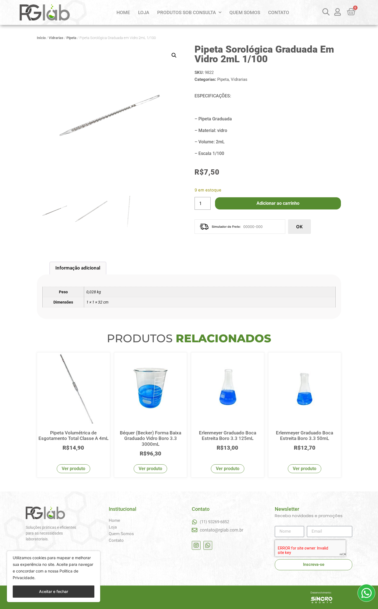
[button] (174, 55)
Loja (143, 12)
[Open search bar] (325, 11)
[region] (53, 576)
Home (123, 12)
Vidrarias (56, 38)
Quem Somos (244, 12)
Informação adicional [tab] (77, 268)
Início (41, 38)
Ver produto (73, 468)
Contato (278, 12)
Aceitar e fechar (53, 591)
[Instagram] (196, 545)
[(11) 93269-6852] (194, 522)
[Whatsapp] (207, 545)
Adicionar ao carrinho (278, 203)
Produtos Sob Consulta (186, 12)
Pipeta (71, 38)
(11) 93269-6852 (214, 521)
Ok (299, 226)
